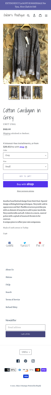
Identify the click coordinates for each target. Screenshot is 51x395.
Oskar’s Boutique (21, 386)
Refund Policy (11, 307)
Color (5, 150)
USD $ (24, 352)
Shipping (6, 133)
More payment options (25, 191)
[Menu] (46, 15)
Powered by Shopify (34, 386)
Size (4, 161)
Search (9, 292)
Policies (9, 277)
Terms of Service (13, 299)
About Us (10, 269)
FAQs (8, 284)
